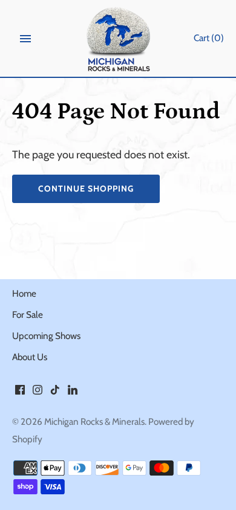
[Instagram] (37, 393)
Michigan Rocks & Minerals (94, 421)
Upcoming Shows (46, 335)
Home (24, 293)
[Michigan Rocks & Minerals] (118, 39)
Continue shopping (86, 188)
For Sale (27, 314)
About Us (29, 357)
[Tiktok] (55, 393)
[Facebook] (20, 393)
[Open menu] (25, 38)
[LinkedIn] (72, 393)
